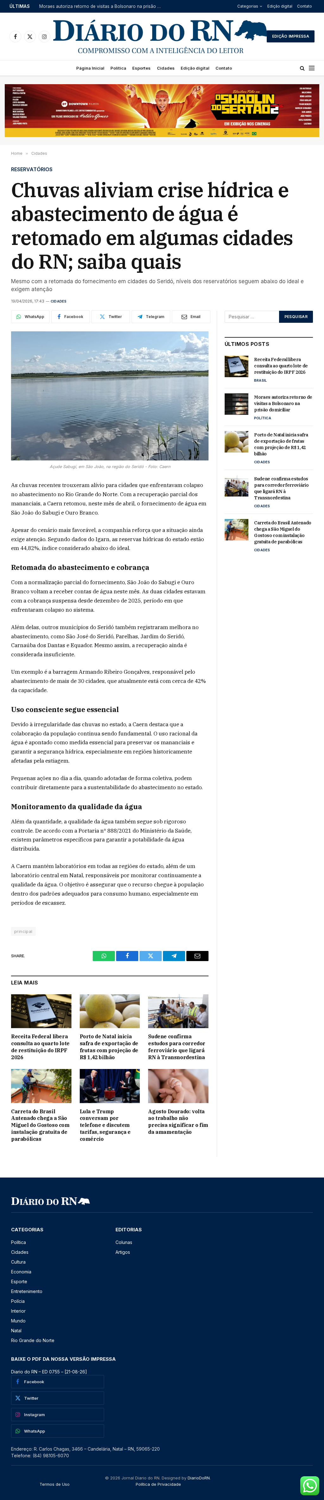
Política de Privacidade (158, 1484)
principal (23, 931)
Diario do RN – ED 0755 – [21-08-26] (49, 1371)
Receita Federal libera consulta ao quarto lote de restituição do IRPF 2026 (40, 1046)
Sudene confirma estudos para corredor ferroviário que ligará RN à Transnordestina (176, 1046)
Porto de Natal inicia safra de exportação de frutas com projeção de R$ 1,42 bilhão (109, 1046)
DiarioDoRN (199, 1477)
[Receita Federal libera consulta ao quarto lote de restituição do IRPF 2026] (41, 1011)
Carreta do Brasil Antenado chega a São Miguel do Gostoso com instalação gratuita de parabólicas (40, 1125)
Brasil (260, 380)
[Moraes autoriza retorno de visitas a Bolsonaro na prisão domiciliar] (236, 404)
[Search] (302, 68)
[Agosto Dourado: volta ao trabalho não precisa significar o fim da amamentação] (178, 1086)
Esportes (141, 68)
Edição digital (279, 6)
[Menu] (312, 68)
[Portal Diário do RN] (160, 36)
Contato (304, 6)
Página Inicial (90, 68)
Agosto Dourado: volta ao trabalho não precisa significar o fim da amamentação (178, 1121)
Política (118, 68)
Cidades (166, 68)
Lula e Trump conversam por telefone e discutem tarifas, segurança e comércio (105, 1125)
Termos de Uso (55, 1484)
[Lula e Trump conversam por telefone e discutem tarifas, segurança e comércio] (110, 1086)
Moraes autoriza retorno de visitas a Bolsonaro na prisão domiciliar (102, 6)
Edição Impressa (290, 36)
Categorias (247, 6)
